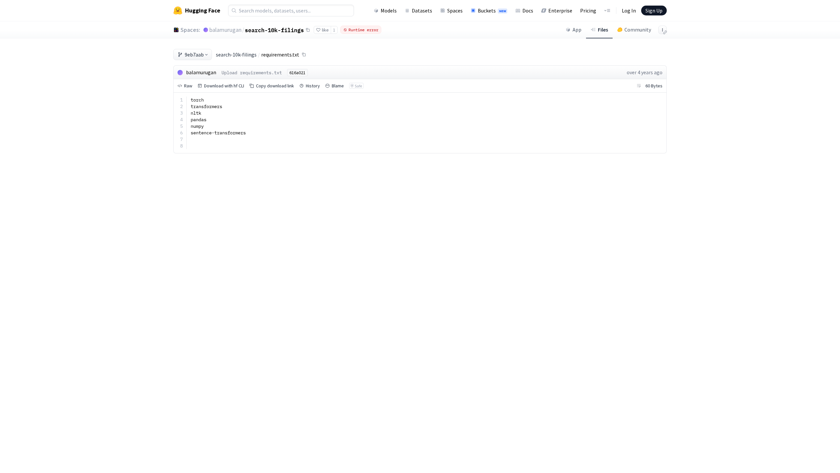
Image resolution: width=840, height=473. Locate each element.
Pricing (588, 10)
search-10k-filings (274, 29)
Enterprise (560, 10)
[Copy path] (304, 54)
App (577, 29)
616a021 (297, 73)
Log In (629, 10)
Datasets (422, 10)
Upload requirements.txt (251, 73)
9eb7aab (194, 54)
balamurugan (225, 30)
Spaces (455, 10)
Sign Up (653, 10)
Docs (527, 10)
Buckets (492, 10)
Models (389, 10)
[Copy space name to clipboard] (308, 30)
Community (637, 29)
